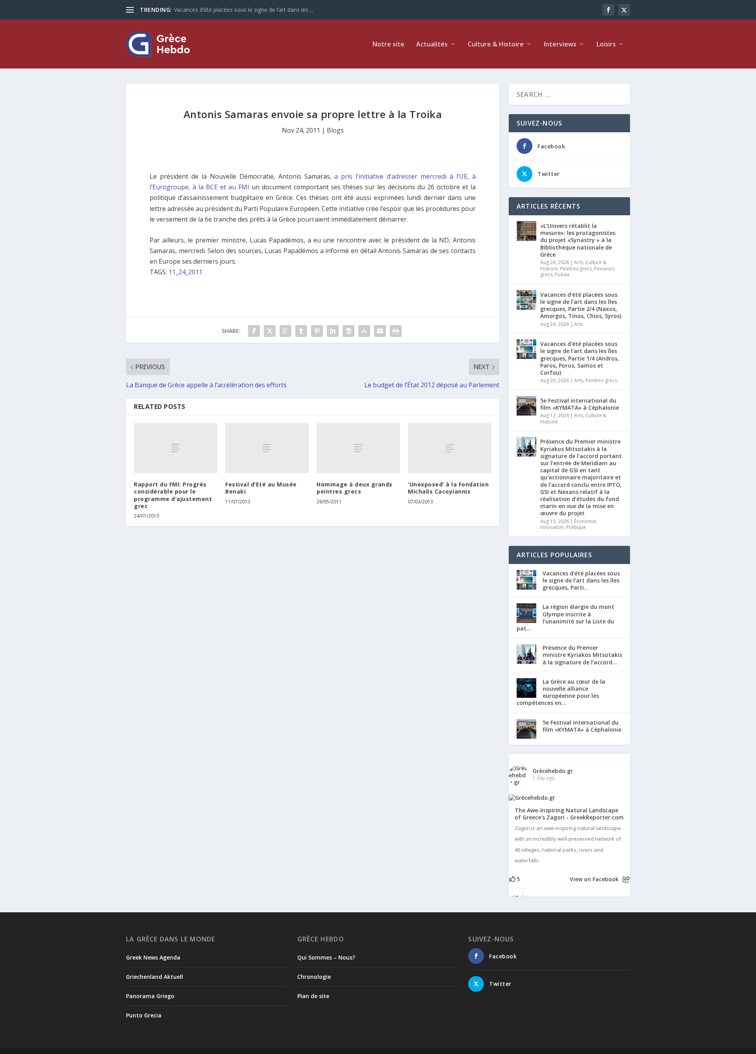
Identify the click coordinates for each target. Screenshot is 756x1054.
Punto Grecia (143, 1015)
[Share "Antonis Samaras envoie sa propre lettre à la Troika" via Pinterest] (317, 331)
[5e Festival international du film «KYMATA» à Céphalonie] (526, 406)
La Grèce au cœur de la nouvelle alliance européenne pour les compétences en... (561, 692)
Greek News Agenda (153, 957)
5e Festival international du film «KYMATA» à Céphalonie (579, 404)
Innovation (552, 527)
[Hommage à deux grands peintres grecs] (358, 448)
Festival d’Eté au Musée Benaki (261, 488)
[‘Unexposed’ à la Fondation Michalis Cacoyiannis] (449, 448)
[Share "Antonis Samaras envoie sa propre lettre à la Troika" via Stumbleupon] (364, 331)
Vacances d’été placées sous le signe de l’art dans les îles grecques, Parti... (581, 580)
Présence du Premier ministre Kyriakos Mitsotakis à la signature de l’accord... (582, 655)
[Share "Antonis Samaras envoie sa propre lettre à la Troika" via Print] (396, 331)
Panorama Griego (150, 996)
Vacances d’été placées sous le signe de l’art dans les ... (243, 9)
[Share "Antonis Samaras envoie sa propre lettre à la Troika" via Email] (380, 331)
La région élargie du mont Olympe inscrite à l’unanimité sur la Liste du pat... (565, 617)
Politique (576, 527)
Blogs (335, 130)
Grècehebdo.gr (553, 771)
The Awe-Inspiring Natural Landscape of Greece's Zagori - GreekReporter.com (569, 814)
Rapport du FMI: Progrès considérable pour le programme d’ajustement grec (173, 495)
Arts (578, 262)
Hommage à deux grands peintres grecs (355, 488)
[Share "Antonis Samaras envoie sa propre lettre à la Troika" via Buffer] (348, 331)
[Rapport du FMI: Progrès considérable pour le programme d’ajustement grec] (175, 448)
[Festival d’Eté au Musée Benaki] (267, 448)
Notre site (388, 44)
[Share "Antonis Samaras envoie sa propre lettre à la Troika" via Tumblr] (301, 331)
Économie (585, 521)
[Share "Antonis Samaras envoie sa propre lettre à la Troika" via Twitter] (270, 331)
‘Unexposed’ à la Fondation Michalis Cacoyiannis (448, 488)
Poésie (562, 274)
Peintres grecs (576, 268)
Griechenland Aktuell (154, 976)
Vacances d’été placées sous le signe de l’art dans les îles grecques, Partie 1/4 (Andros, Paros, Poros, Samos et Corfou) (579, 358)
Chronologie (314, 976)
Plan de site (313, 996)
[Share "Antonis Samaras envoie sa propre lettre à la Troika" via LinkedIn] (333, 331)
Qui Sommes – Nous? (326, 957)
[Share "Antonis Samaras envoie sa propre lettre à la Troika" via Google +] (285, 331)
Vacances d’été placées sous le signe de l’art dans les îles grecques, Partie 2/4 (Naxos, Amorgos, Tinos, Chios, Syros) (580, 305)
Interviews (560, 44)
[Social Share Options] (626, 879)
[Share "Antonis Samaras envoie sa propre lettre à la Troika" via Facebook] (254, 331)
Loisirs (606, 44)
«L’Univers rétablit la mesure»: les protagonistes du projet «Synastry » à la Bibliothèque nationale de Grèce (577, 240)
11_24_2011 (185, 272)
